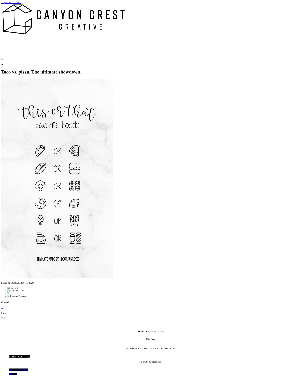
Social (4, 313)
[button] (19, 356)
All (2, 308)
